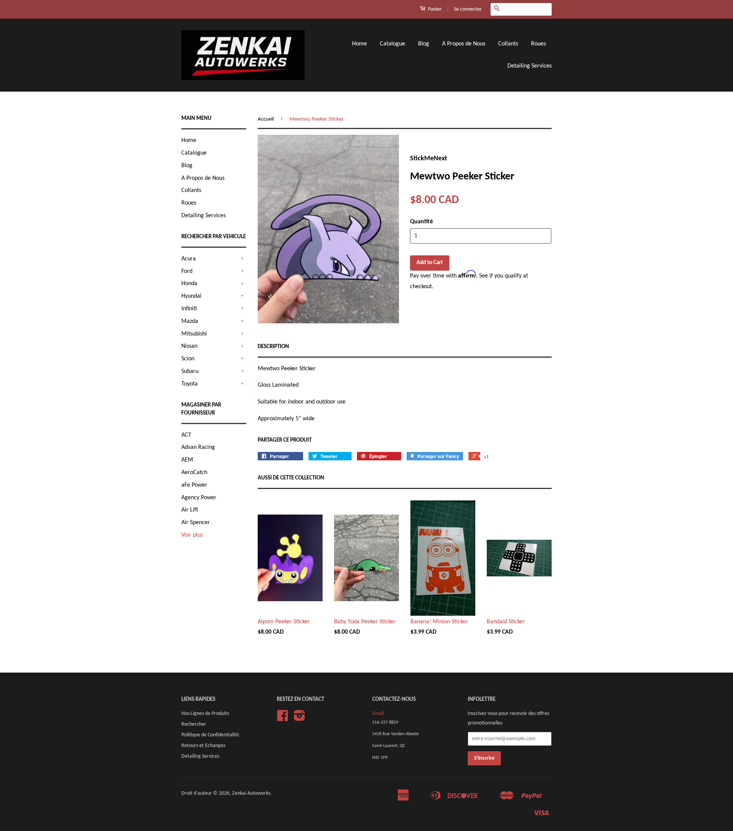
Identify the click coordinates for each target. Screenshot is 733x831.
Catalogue (392, 44)
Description (273, 347)
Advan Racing (198, 447)
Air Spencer (195, 523)
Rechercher (193, 724)
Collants (508, 44)
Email (378, 713)
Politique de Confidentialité (210, 735)
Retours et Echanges (203, 745)
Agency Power (198, 498)
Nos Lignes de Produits (205, 713)
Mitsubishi (194, 334)
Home (359, 44)
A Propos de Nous (463, 44)
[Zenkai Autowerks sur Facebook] (282, 718)
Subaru (190, 371)
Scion (187, 359)
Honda (189, 284)
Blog (423, 44)
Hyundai (191, 296)
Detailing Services (529, 66)
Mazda (189, 321)
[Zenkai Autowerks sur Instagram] (299, 718)
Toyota (189, 384)
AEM (187, 460)
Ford (186, 271)
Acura (188, 259)
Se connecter (468, 9)
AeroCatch (194, 473)
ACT (186, 435)
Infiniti (189, 309)
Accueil (266, 119)
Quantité (421, 222)
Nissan (189, 346)
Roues (538, 44)
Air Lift (189, 510)
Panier (434, 9)
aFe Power (194, 485)
